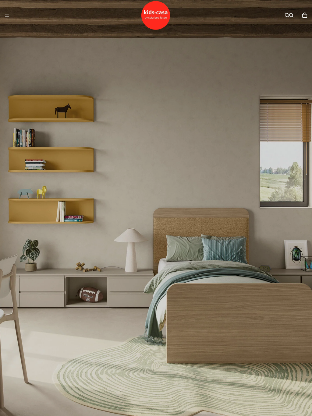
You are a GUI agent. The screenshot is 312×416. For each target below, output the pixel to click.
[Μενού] (7, 15)
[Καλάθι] (304, 15)
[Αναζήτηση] (287, 15)
